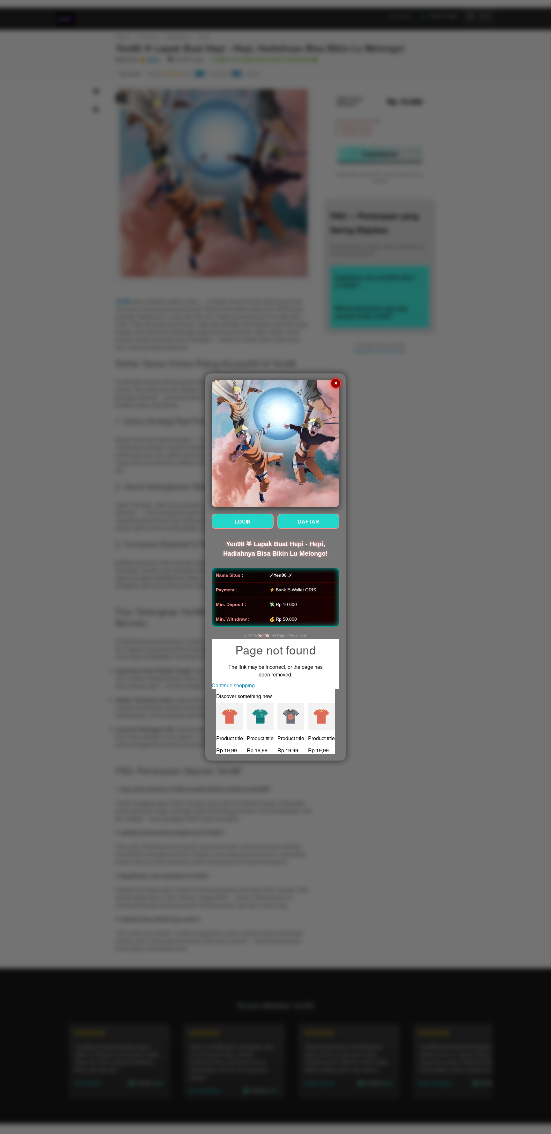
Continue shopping (233, 685)
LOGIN (243, 521)
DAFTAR (308, 521)
